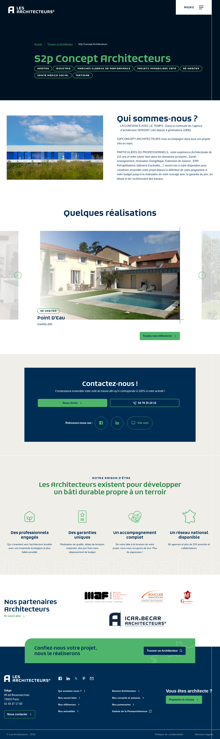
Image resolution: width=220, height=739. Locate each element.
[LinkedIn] (117, 423)
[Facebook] (101, 423)
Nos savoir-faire (67, 697)
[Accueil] (31, 7)
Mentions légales (204, 734)
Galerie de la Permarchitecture (129, 711)
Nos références (67, 704)
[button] (194, 7)
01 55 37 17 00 (13, 703)
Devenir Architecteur (124, 691)
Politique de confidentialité (169, 734)
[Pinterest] (84, 678)
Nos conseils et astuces (126, 697)
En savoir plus (12, 615)
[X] (76, 678)
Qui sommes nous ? (70, 691)
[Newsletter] (92, 678)
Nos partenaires (121, 704)
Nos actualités (66, 711)
